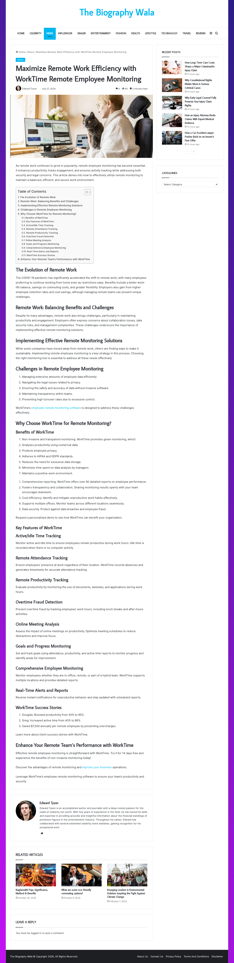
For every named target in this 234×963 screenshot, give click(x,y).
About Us (142, 956)
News (49, 33)
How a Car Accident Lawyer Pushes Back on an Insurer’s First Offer (199, 136)
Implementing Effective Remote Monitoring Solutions (51, 205)
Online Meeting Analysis (38, 240)
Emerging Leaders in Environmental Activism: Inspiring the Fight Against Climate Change (126, 893)
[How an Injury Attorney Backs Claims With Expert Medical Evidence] (172, 120)
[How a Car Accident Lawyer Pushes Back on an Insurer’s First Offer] (172, 138)
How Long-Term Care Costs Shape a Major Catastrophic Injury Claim (200, 66)
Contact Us (156, 956)
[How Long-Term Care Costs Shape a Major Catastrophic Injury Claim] (172, 67)
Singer (81, 33)
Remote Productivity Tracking (42, 232)
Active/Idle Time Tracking (39, 225)
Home (20, 33)
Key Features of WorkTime (40, 221)
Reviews (201, 33)
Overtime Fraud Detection (40, 236)
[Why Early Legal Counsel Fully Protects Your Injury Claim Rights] (172, 103)
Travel (186, 33)
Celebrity (35, 33)
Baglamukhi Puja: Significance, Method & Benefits (32, 891)
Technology (169, 33)
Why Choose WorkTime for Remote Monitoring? (48, 213)
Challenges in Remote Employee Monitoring (46, 209)
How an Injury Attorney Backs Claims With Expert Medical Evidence (200, 119)
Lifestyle (150, 33)
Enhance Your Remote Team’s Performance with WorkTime (55, 259)
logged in (36, 933)
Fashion (121, 33)
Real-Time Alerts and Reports (42, 251)
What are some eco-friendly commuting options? (76, 891)
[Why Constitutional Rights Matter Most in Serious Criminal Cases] (172, 85)
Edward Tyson (49, 803)
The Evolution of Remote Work (38, 197)
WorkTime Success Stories (41, 255)
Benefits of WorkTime (36, 217)
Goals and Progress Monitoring (42, 244)
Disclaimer (217, 956)
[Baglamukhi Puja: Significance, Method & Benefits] (36, 875)
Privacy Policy (173, 956)
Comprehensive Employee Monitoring (46, 247)
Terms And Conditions (196, 956)
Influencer (65, 33)
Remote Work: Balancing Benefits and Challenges (49, 201)
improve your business (97, 767)
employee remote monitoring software (56, 408)
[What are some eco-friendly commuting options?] (81, 875)
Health (135, 33)
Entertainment (101, 33)
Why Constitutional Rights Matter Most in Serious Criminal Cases (198, 83)
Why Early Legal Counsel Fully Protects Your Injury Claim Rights (200, 101)
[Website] (42, 833)
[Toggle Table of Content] (86, 192)
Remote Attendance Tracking (41, 229)
